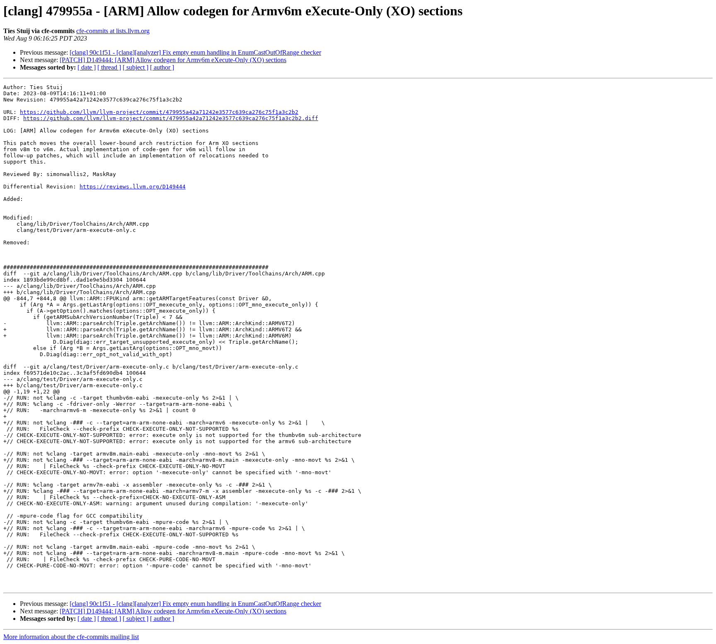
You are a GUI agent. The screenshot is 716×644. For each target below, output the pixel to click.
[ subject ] (135, 67)
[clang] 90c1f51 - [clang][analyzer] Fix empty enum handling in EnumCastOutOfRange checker (195, 52)
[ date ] (86, 67)
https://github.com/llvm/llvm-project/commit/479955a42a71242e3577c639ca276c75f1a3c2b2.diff (170, 118)
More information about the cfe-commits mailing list (71, 636)
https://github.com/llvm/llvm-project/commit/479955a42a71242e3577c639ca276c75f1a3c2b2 (159, 112)
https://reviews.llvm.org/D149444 (133, 186)
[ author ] (162, 67)
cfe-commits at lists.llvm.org (113, 30)
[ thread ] (109, 67)
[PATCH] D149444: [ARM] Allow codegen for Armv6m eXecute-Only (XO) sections (173, 59)
